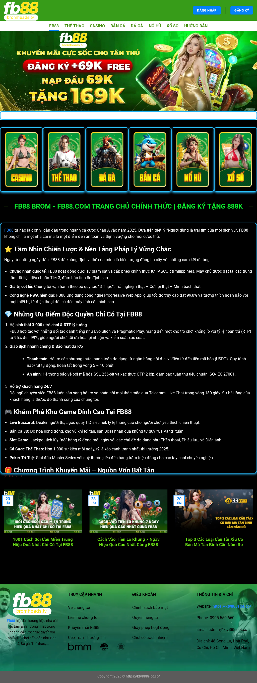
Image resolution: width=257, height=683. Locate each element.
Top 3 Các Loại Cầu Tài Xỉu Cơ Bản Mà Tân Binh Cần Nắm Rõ (214, 542)
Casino (97, 26)
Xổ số (173, 26)
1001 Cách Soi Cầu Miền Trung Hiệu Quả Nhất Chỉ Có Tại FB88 (43, 542)
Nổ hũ (155, 26)
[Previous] (11, 520)
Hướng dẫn (196, 26)
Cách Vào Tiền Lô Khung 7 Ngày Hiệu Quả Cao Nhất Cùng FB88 (128, 542)
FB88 (54, 26)
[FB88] (26, 10)
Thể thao (75, 26)
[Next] (245, 520)
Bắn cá (117, 26)
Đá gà (137, 26)
